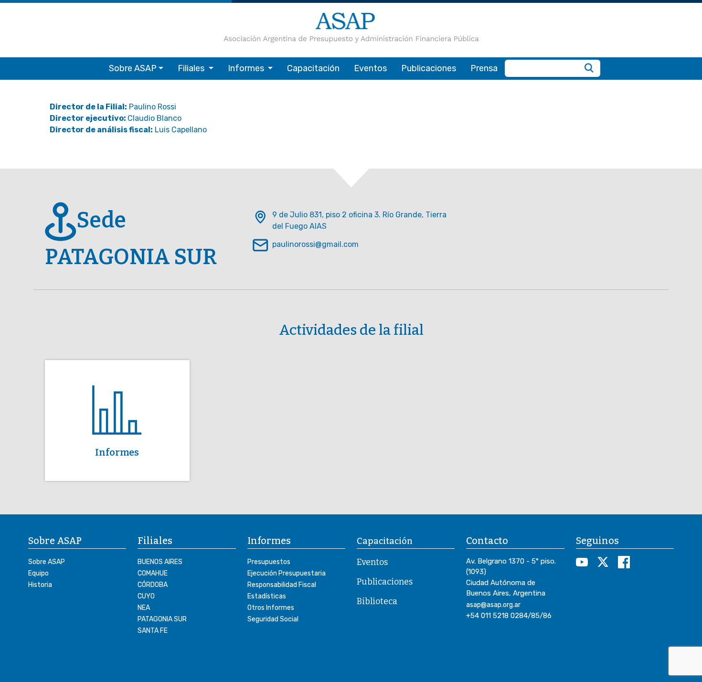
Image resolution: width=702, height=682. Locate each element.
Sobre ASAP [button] (133, 68)
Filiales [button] (192, 68)
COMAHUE (153, 573)
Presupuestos (268, 562)
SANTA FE (153, 631)
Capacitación (313, 68)
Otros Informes (270, 608)
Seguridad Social (272, 619)
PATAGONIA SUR (162, 619)
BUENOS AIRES (160, 562)
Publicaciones (428, 68)
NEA (144, 608)
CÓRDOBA (153, 585)
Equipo (38, 573)
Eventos (370, 68)
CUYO (146, 596)
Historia (40, 585)
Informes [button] (247, 68)
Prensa (484, 68)
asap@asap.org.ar (493, 605)
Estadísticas (266, 596)
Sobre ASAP (46, 562)
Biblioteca (377, 601)
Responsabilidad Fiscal (281, 585)
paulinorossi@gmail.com (315, 244)
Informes (117, 452)
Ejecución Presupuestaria (286, 573)
